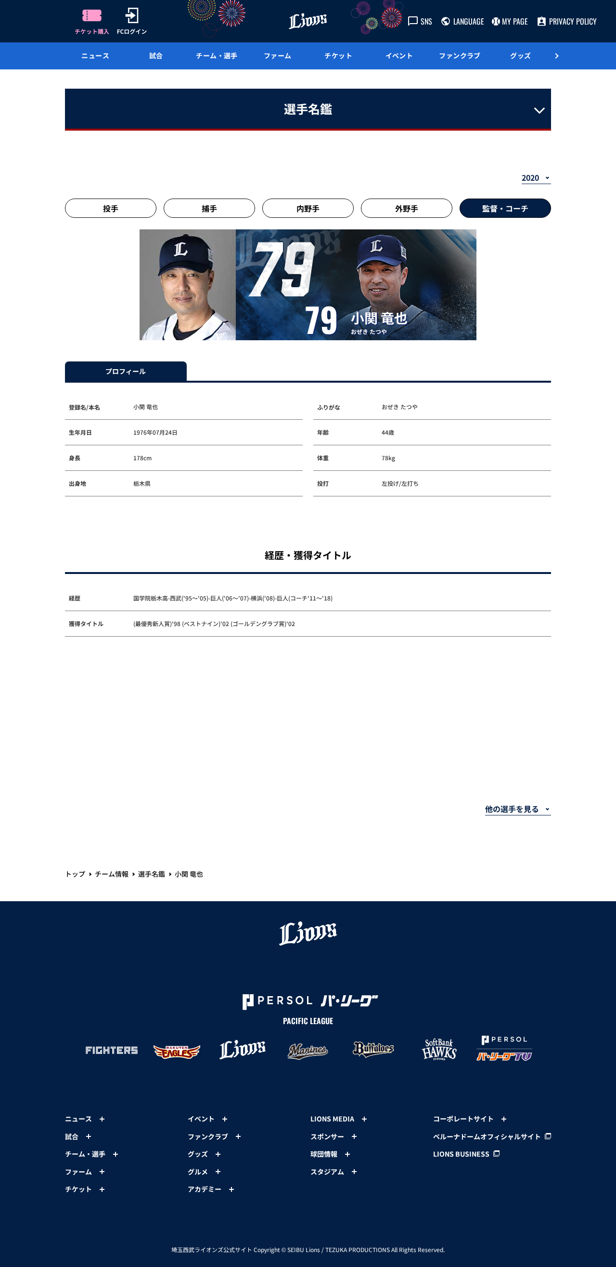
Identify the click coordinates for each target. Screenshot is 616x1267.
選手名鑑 (151, 874)
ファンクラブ (460, 55)
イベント (399, 55)
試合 (156, 55)
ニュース (95, 55)
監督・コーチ (505, 208)
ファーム (278, 55)
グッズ (520, 55)
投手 (110, 208)
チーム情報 (111, 874)
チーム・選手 (217, 55)
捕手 (209, 208)
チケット (338, 55)
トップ (75, 874)
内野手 (308, 208)
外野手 (406, 208)
